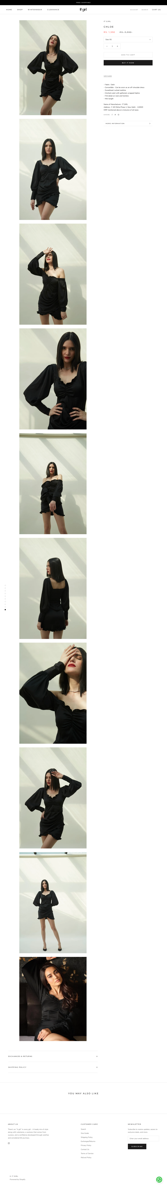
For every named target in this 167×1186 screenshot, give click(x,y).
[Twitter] (115, 114)
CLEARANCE (53, 10)
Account (134, 10)
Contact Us (85, 1149)
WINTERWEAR (35, 10)
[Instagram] (9, 1143)
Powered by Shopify (17, 1179)
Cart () (156, 10)
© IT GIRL (14, 1176)
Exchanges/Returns (88, 1141)
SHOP (20, 10)
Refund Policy (86, 1157)
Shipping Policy (17, 1067)
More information (115, 123)
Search (145, 10)
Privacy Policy (86, 1145)
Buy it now (128, 63)
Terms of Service (87, 1153)
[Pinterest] (118, 114)
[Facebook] (112, 114)
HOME (9, 10)
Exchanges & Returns (20, 1056)
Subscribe (137, 1146)
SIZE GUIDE (108, 76)
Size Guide (85, 1133)
